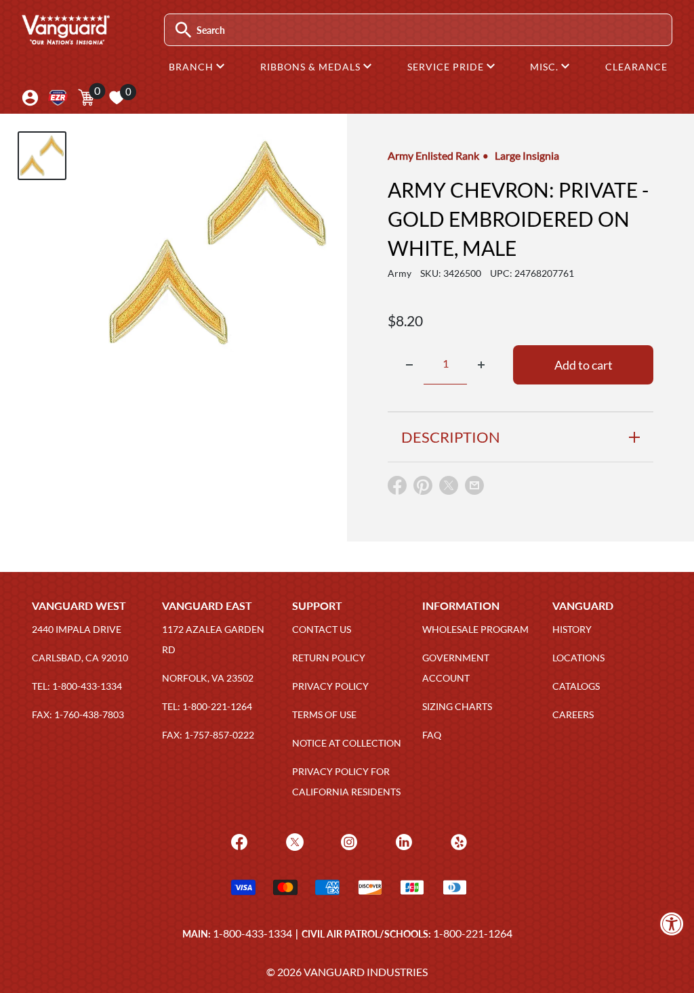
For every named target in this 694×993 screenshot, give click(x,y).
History (572, 629)
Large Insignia (527, 155)
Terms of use (324, 714)
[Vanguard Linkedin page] (402, 840)
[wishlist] (116, 97)
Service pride (447, 66)
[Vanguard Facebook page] (237, 840)
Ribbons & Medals (311, 66)
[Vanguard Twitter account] (293, 840)
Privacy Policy (330, 686)
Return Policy (328, 657)
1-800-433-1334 (252, 933)
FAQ (431, 735)
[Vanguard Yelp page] (457, 840)
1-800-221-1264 (472, 933)
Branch (192, 66)
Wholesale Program (475, 629)
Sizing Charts (457, 706)
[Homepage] (65, 40)
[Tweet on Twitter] (448, 488)
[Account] (30, 97)
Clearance (636, 66)
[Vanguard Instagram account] (347, 840)
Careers (573, 714)
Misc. (545, 66)
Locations (578, 657)
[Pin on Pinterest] (422, 488)
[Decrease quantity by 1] (409, 364)
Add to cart (583, 364)
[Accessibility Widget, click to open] (672, 923)
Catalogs (576, 686)
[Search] (183, 30)
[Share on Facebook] (397, 488)
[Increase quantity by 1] (481, 364)
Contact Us (321, 629)
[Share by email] (474, 486)
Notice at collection (346, 743)
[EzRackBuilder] (58, 98)
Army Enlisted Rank (433, 155)
